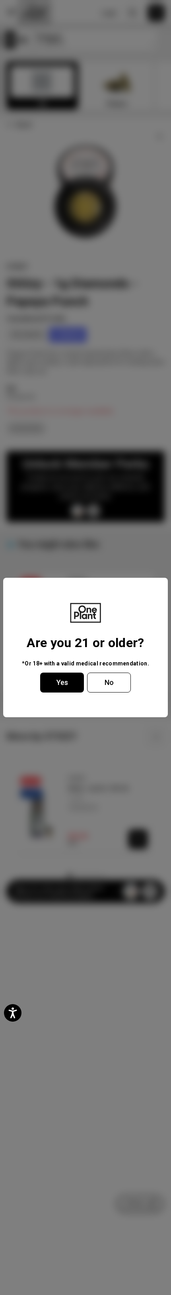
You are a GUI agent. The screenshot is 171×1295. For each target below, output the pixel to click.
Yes (62, 682)
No (109, 682)
